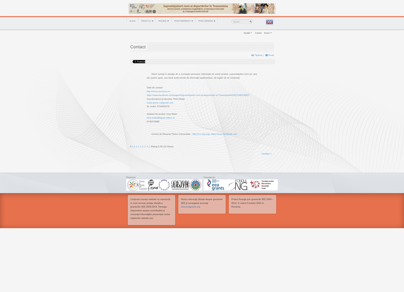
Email (271, 55)
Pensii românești (182, 21)
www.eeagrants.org (190, 206)
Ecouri (268, 34)
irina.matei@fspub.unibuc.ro (161, 117)
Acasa (132, 21)
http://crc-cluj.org (200, 134)
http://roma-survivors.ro (158, 91)
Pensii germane (205, 21)
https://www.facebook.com (224, 134)
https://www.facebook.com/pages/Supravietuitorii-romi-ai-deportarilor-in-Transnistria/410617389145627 (198, 95)
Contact (258, 33)
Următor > (267, 153)
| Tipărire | (258, 55)
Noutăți (248, 34)
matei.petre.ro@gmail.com (160, 102)
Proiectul (146, 21)
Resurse (162, 21)
